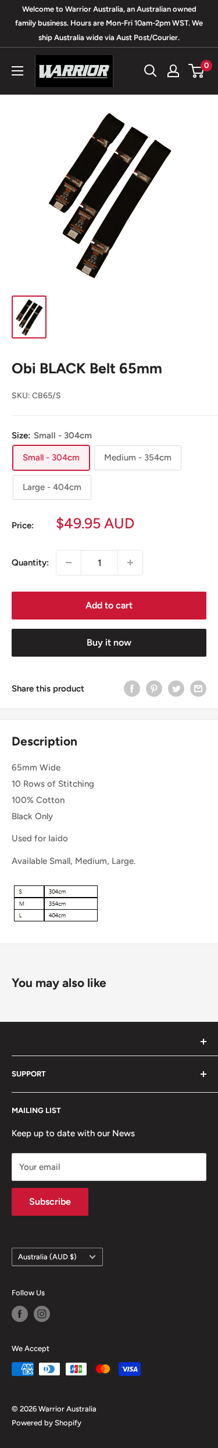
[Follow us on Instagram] (42, 1314)
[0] (197, 71)
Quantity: (30, 562)
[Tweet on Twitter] (176, 688)
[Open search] (150, 70)
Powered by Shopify (46, 1422)
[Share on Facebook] (132, 688)
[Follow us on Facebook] (20, 1314)
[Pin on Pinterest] (154, 688)
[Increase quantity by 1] (130, 562)
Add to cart (109, 605)
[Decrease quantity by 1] (68, 562)
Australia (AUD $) (47, 1256)
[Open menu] (17, 70)
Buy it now (109, 642)
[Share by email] (198, 688)
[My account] (173, 70)
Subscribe (50, 1201)
